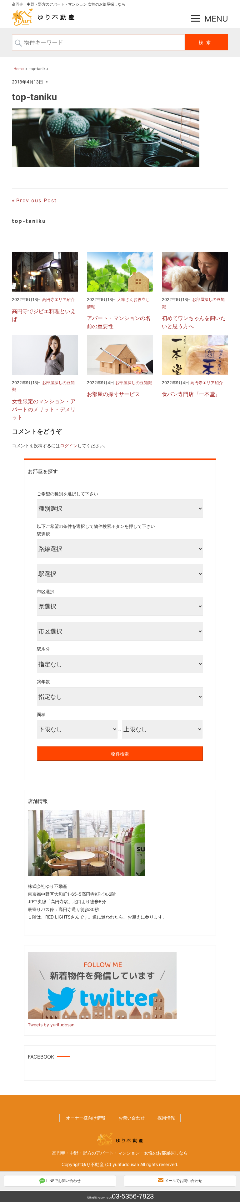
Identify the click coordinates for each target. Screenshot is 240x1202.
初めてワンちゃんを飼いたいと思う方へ (194, 322)
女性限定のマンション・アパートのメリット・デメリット (44, 409)
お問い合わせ (131, 1117)
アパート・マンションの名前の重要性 (119, 322)
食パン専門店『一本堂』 (191, 394)
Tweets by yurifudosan (51, 1024)
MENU (216, 18)
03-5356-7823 (133, 1196)
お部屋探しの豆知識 (133, 382)
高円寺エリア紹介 (58, 299)
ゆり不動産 (93, 1164)
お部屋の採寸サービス (113, 394)
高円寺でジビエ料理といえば (44, 315)
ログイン (69, 445)
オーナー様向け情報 (85, 1117)
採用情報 (166, 1117)
